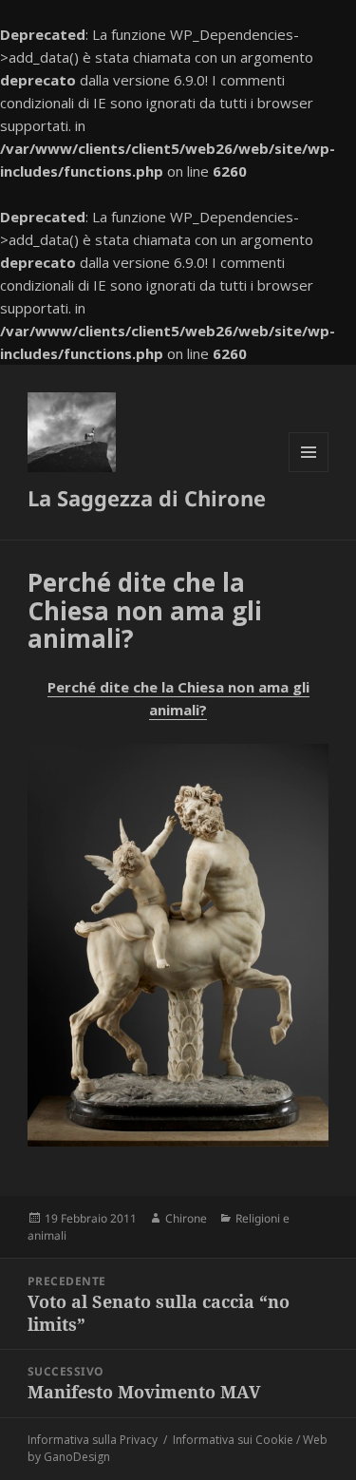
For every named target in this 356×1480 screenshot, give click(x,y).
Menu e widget (309, 471)
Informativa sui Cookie (233, 1440)
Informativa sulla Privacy (93, 1440)
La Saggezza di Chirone (147, 498)
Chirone (186, 1218)
